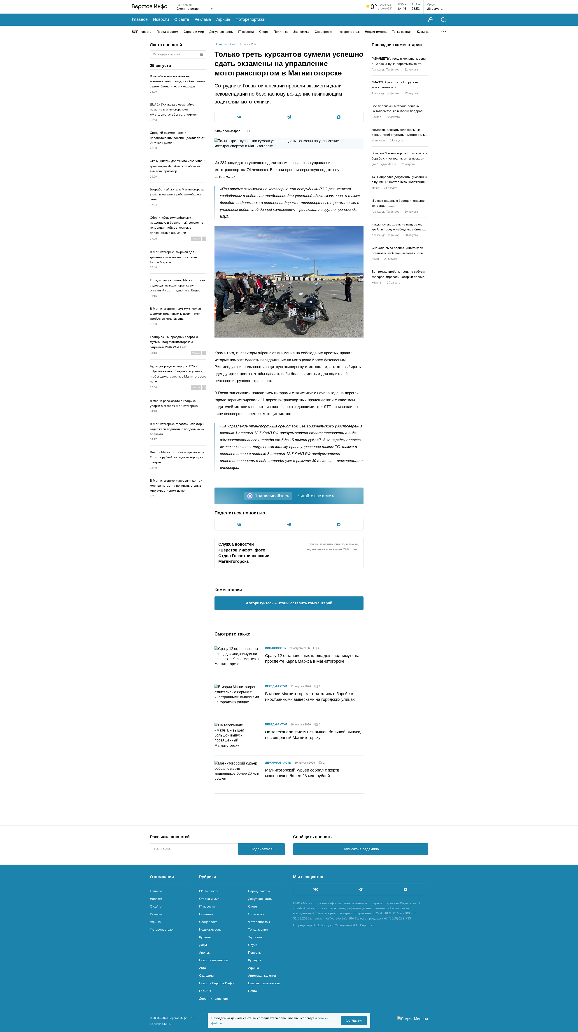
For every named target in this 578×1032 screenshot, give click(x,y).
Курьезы (423, 31)
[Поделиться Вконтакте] (239, 117)
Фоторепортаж (348, 31)
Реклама (203, 19)
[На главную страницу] (149, 6)
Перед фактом (167, 31)
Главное (140, 19)
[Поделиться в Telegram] (289, 117)
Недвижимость (376, 31)
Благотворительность (264, 983)
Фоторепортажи (250, 19)
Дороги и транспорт (213, 998)
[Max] (405, 889)
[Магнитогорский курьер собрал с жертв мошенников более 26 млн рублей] (237, 774)
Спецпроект (323, 31)
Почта (252, 991)
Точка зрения (402, 31)
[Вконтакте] (315, 889)
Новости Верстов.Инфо (216, 983)
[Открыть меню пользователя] (430, 19)
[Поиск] (443, 19)
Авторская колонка (262, 975)
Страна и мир (194, 31)
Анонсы (204, 952)
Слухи (252, 945)
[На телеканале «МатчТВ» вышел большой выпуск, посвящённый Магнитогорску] (237, 736)
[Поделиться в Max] (338, 117)
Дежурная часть (221, 31)
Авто (232, 44)
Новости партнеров (213, 960)
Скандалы (206, 975)
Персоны (254, 952)
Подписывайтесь (271, 496)
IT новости (246, 31)
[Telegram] (360, 889)
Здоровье (255, 937)
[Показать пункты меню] (443, 31)
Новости (161, 19)
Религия (205, 991)
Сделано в (160, 1024)
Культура (254, 960)
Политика (281, 31)
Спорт (263, 31)
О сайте (181, 19)
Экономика (301, 31)
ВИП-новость (141, 31)
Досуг (203, 945)
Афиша (223, 19)
